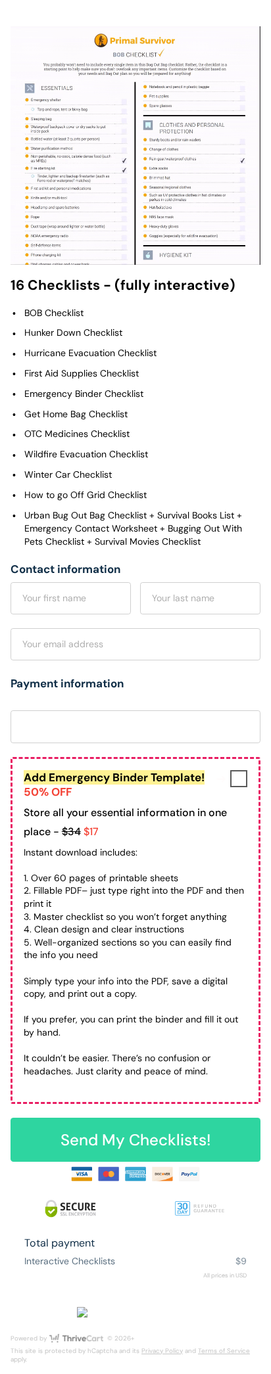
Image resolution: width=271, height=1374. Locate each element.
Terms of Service (224, 1350)
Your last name (183, 598)
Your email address (62, 644)
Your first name (54, 598)
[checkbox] (238, 778)
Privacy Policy (162, 1350)
